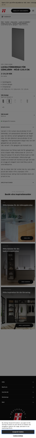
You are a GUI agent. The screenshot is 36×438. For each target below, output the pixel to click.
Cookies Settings (18, 436)
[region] (18, 429)
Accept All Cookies (17, 432)
